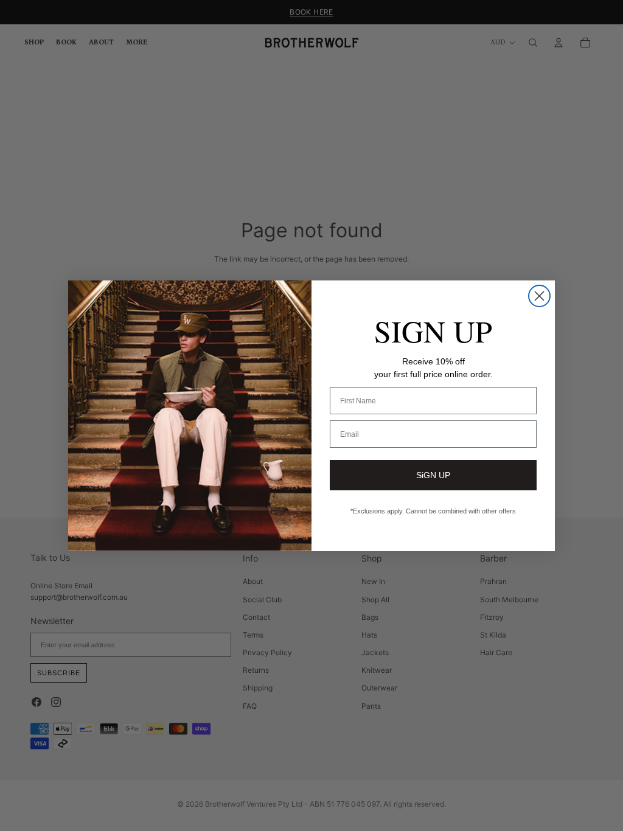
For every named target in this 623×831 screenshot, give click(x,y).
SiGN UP (433, 475)
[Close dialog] (539, 296)
